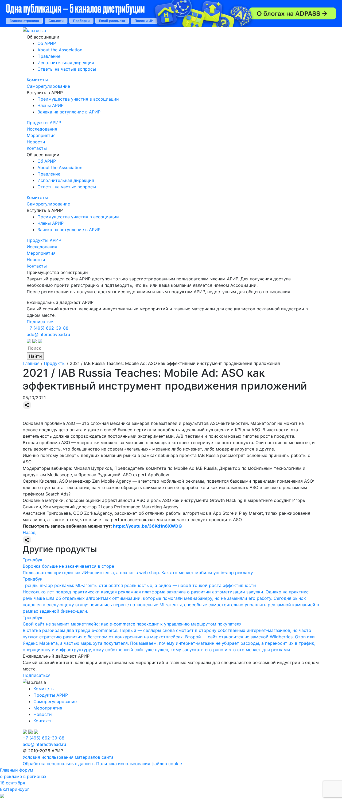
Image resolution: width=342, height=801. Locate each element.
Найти (35, 356)
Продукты (54, 363)
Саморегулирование (48, 86)
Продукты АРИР (44, 122)
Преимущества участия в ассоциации (78, 99)
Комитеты (37, 79)
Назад (29, 532)
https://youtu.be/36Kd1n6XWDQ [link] (147, 526)
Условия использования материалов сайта (68, 757)
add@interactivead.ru (48, 334)
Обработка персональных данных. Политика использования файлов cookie (102, 763)
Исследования (42, 129)
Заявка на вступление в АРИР (68, 112)
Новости (36, 141)
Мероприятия (41, 135)
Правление (48, 56)
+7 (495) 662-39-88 (47, 328)
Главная (31, 363)
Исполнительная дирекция (65, 62)
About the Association (59, 49)
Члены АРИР (50, 105)
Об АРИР (46, 43)
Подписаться (41, 321)
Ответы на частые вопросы (66, 69)
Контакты (37, 148)
